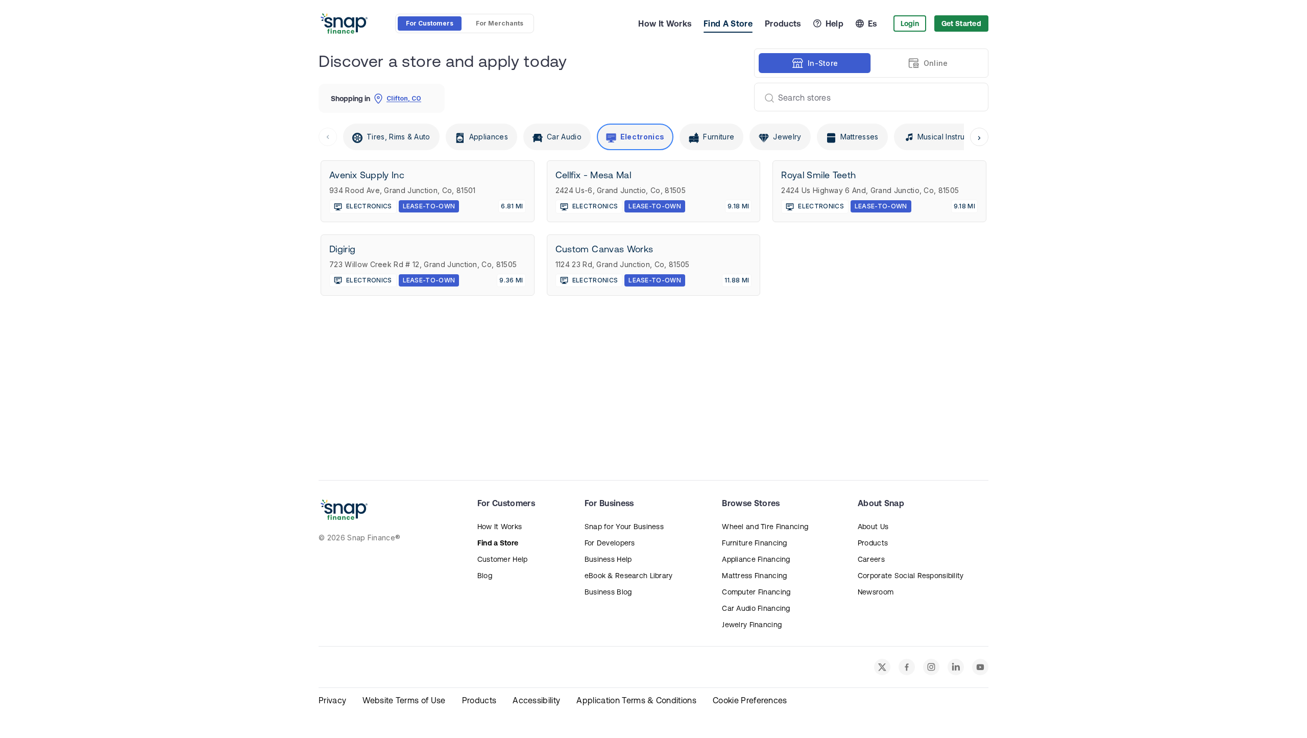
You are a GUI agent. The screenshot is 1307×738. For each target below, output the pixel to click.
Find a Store (497, 543)
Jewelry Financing (752, 625)
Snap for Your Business (624, 526)
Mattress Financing (754, 576)
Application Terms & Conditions (636, 700)
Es (872, 23)
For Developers (610, 543)
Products (783, 23)
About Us (873, 526)
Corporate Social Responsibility (911, 576)
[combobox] (867, 97)
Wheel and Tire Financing (765, 526)
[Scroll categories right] (979, 137)
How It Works (664, 23)
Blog (484, 576)
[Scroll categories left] (328, 137)
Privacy (332, 700)
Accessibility (536, 700)
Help (834, 23)
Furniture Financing (754, 543)
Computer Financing (756, 592)
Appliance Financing (756, 559)
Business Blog (608, 592)
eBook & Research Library (629, 576)
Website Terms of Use (403, 700)
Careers (871, 559)
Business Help (608, 559)
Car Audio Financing (756, 608)
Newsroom (875, 592)
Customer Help (502, 559)
